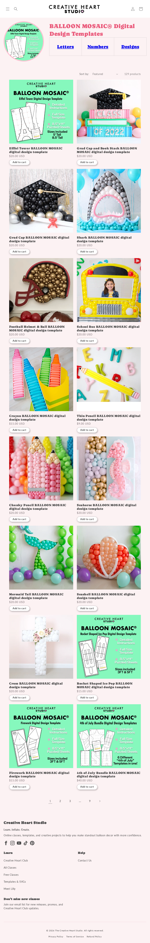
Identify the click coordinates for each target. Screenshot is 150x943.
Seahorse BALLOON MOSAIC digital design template (106, 507)
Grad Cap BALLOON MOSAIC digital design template (39, 239)
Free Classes (11, 874)
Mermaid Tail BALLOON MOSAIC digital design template (36, 596)
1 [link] (50, 801)
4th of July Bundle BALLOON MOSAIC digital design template (108, 774)
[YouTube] (19, 843)
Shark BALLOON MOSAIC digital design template (104, 239)
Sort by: (84, 74)
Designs (130, 46)
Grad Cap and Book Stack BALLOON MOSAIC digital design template (107, 150)
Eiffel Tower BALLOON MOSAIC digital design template (35, 150)
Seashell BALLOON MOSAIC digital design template (106, 596)
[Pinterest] (32, 843)
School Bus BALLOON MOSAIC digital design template (108, 328)
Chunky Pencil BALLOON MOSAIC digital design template (37, 507)
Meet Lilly (10, 888)
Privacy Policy (55, 936)
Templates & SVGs (15, 881)
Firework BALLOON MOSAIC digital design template (39, 774)
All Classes (10, 867)
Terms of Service (75, 936)
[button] (8, 9)
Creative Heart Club (16, 860)
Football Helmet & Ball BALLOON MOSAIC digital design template (37, 328)
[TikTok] (25, 843)
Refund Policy (94, 936)
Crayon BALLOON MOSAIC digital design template (37, 417)
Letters (65, 46)
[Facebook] (6, 843)
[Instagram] (12, 843)
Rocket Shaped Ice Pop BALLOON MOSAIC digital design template (104, 685)
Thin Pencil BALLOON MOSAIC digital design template (108, 417)
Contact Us (85, 860)
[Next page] (100, 801)
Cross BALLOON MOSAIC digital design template (36, 685)
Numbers (97, 46)
